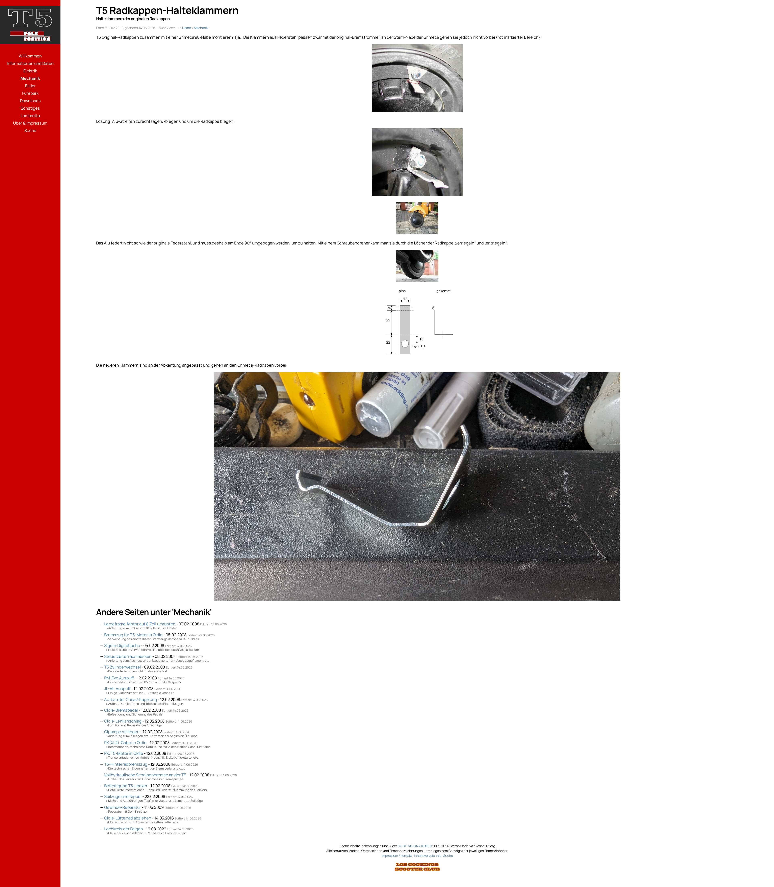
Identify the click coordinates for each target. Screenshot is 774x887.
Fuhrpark (30, 93)
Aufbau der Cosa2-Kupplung (130, 699)
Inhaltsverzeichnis (427, 855)
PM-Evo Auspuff (119, 678)
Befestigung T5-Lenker (125, 785)
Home (186, 28)
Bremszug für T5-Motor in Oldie (133, 634)
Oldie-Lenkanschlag (122, 721)
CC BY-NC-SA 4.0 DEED (415, 846)
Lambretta (30, 115)
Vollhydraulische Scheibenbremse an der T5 (145, 775)
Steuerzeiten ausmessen (128, 656)
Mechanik (30, 78)
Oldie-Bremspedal (121, 710)
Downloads (30, 100)
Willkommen (30, 56)
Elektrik (30, 71)
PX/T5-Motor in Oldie (123, 753)
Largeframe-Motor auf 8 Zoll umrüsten (139, 624)
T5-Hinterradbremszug (125, 764)
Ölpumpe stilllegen (121, 731)
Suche (30, 130)
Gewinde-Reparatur (122, 807)
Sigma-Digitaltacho (122, 645)
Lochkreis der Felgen (123, 829)
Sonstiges (30, 108)
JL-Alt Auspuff (117, 688)
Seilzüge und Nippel (122, 796)
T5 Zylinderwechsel (122, 667)
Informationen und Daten (30, 63)
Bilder (30, 85)
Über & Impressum (30, 123)
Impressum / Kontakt (397, 855)
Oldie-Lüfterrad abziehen (127, 818)
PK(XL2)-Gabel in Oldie (125, 742)
